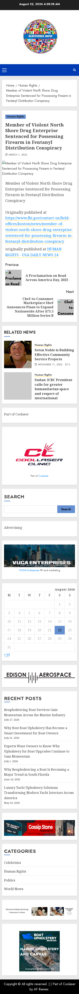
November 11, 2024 (50, 364)
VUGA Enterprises (29, 570)
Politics (9, 880)
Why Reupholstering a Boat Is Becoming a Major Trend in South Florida (36, 772)
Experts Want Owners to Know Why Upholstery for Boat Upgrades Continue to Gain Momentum (36, 751)
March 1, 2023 (18, 155)
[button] (4, 70)
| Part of (57, 984)
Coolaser (43, 476)
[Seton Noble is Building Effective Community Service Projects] (18, 354)
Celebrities (12, 862)
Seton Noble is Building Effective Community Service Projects (54, 354)
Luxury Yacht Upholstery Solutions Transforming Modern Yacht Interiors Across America (39, 792)
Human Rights (15, 116)
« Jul (7, 654)
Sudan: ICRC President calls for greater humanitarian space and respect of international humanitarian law (53, 391)
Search (14, 496)
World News (13, 889)
